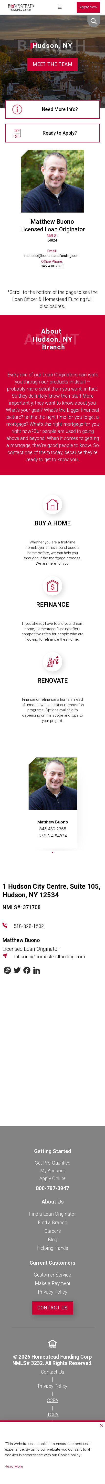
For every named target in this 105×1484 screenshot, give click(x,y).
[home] (19, 7)
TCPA (52, 1415)
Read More (14, 1466)
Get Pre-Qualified (52, 1163)
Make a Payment (52, 1283)
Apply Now (88, 7)
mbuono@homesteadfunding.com (49, 957)
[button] (59, 7)
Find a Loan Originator (52, 1214)
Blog (52, 1239)
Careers (52, 1231)
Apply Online (53, 1178)
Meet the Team (52, 64)
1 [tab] (53, 853)
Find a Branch (52, 1222)
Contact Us (52, 1308)
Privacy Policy (52, 1292)
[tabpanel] (53, 804)
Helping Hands (52, 1248)
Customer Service (52, 1275)
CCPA (52, 1400)
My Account (52, 1171)
